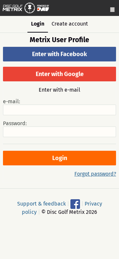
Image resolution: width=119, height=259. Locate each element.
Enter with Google (60, 74)
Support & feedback (41, 204)
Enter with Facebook (59, 54)
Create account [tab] (70, 24)
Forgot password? (95, 174)
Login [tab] (37, 24)
